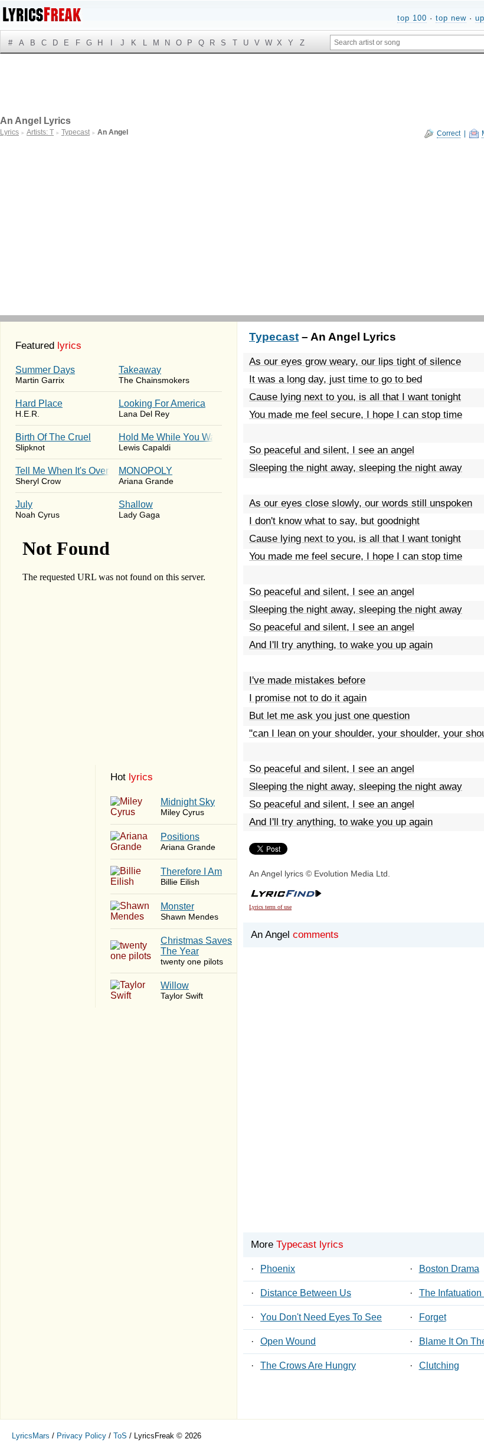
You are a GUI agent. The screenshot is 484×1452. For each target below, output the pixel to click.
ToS (120, 1435)
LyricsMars (31, 1435)
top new (451, 18)
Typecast (274, 337)
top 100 (412, 18)
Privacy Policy (81, 1435)
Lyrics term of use (270, 907)
